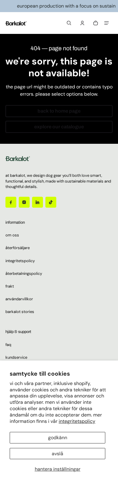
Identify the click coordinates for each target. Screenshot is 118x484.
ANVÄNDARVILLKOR (19, 298)
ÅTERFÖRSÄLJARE (17, 247)
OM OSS (12, 235)
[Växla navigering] (106, 23)
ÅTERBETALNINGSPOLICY (23, 273)
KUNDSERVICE (16, 357)
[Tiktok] (50, 202)
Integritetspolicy (77, 421)
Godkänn (57, 437)
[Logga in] (82, 23)
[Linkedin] (37, 202)
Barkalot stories (19, 311)
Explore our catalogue (59, 126)
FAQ (8, 344)
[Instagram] (24, 202)
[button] (69, 23)
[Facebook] (10, 202)
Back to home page (59, 111)
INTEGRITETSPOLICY (20, 260)
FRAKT (9, 286)
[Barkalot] (16, 23)
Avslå (57, 453)
